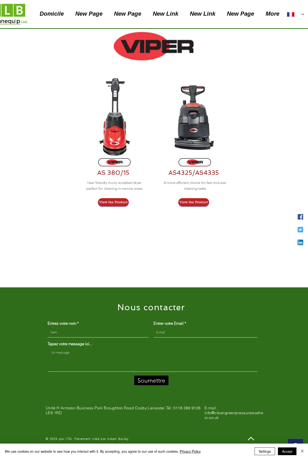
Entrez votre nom (62, 323)
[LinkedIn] (300, 242)
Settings (265, 451)
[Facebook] (300, 217)
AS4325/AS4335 (193, 172)
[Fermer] (302, 451)
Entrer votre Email (169, 323)
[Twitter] (300, 229)
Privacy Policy (190, 451)
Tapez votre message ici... (70, 344)
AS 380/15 (113, 172)
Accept (287, 451)
